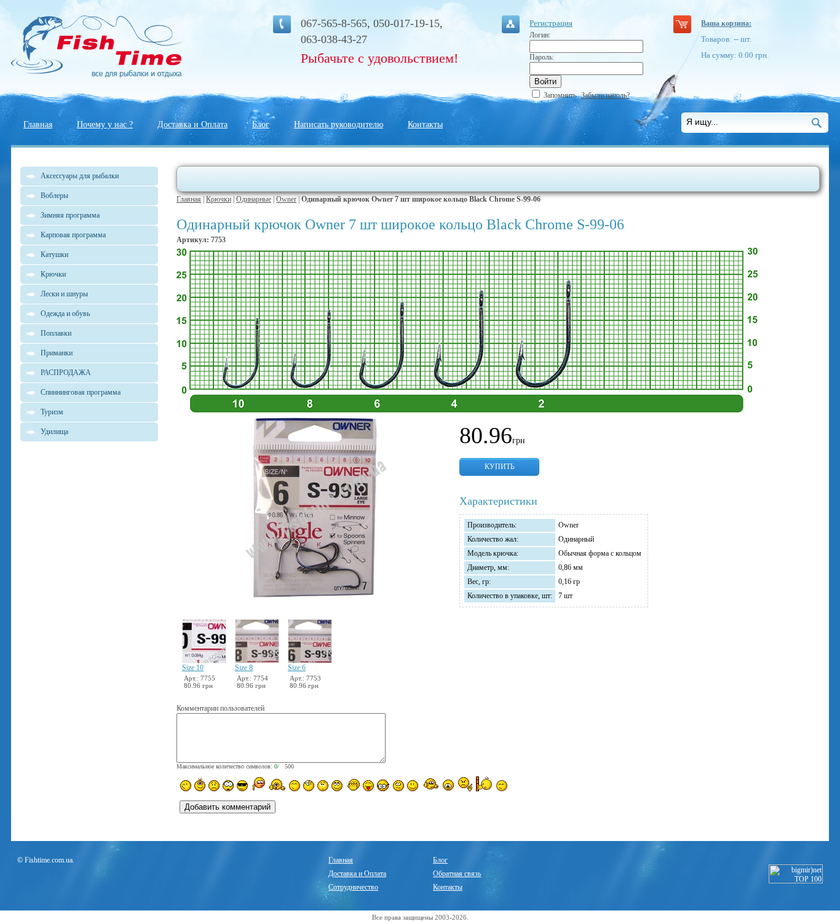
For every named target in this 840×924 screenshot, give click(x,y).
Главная (37, 124)
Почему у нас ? (105, 124)
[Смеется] (186, 786)
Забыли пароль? (605, 95)
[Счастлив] (294, 786)
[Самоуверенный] (242, 786)
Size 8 (244, 667)
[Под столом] (309, 786)
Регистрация (551, 23)
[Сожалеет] (448, 785)
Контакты (425, 124)
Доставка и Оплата (192, 124)
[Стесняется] (258, 784)
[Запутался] (398, 786)
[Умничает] (383, 785)
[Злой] (352, 785)
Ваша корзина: (726, 23)
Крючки (218, 199)
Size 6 (297, 667)
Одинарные (253, 199)
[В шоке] (228, 786)
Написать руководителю (338, 124)
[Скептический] (502, 786)
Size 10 (193, 667)
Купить (500, 466)
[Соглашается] (412, 786)
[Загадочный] (337, 786)
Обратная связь (457, 873)
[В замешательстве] (323, 786)
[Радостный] (430, 784)
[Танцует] (277, 784)
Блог (260, 124)
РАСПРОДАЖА (66, 372)
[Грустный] (214, 786)
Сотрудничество (353, 887)
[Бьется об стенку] (484, 784)
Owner (286, 199)
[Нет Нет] (465, 784)
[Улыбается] (200, 784)
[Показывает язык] (368, 786)
